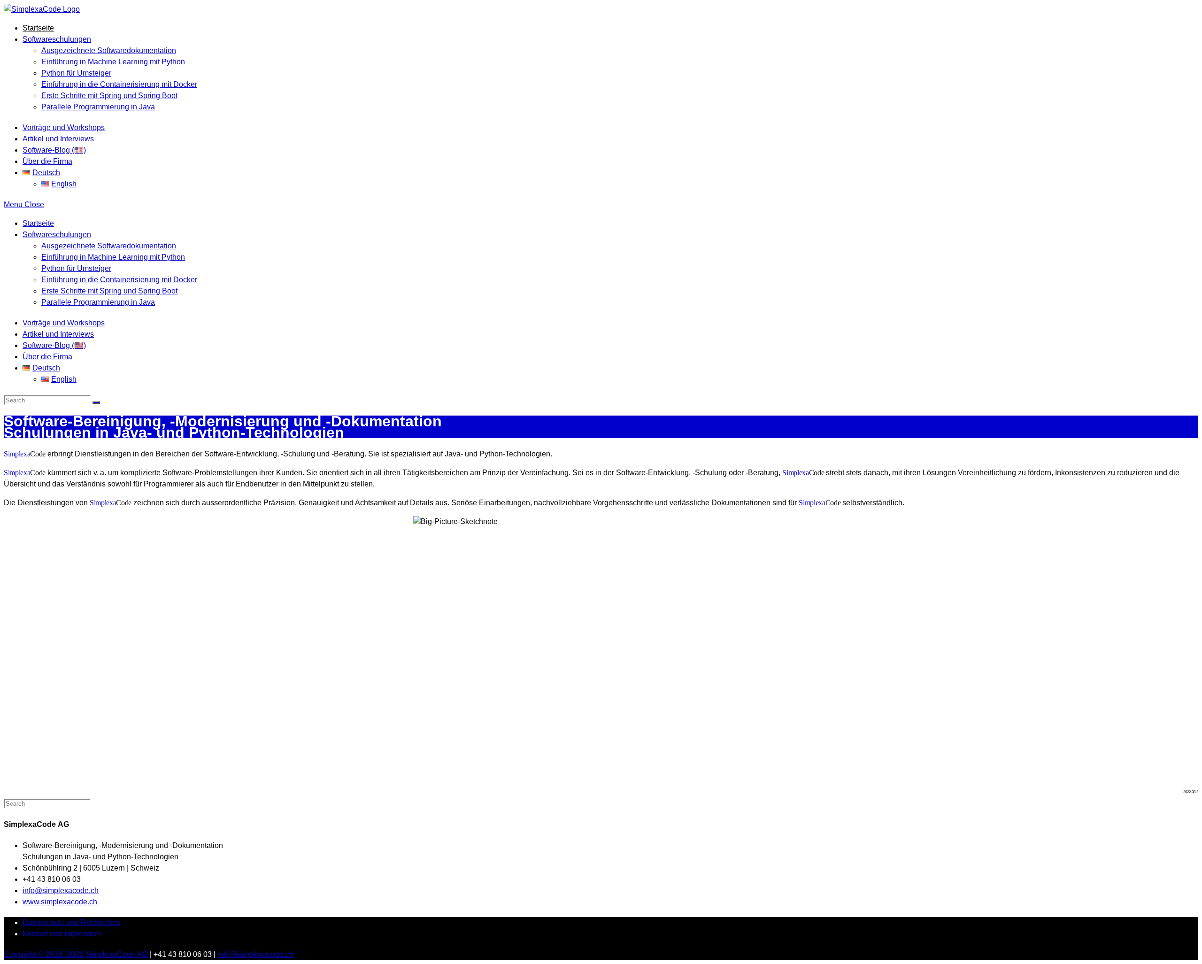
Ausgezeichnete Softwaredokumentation (108, 246)
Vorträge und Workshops (64, 323)
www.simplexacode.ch (60, 902)
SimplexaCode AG (116, 954)
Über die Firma (47, 357)
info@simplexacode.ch (61, 891)
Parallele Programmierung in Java (98, 302)
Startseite (38, 223)
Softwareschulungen (57, 235)
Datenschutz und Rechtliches (71, 922)
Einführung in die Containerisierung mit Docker (119, 280)
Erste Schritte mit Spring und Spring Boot (109, 291)
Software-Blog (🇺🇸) (54, 345)
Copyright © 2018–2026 (44, 954)
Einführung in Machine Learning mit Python (113, 257)
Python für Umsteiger (76, 268)
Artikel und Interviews (58, 334)
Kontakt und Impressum (62, 934)
